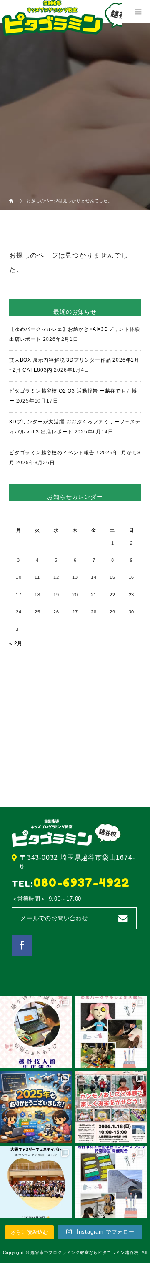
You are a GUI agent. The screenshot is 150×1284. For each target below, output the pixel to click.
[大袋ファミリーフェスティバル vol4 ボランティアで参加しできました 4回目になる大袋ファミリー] (36, 1182)
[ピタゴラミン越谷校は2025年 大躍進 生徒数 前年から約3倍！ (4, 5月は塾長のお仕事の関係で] (36, 1107)
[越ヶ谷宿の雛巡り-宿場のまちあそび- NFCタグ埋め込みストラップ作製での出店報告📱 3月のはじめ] (36, 1032)
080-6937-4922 (81, 883)
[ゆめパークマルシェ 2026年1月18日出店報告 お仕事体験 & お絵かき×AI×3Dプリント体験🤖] (111, 1032)
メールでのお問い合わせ (54, 918)
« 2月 (15, 643)
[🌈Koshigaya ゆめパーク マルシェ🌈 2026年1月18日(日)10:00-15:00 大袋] (111, 1107)
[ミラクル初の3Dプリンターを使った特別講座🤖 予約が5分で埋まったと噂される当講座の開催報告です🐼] (111, 1182)
